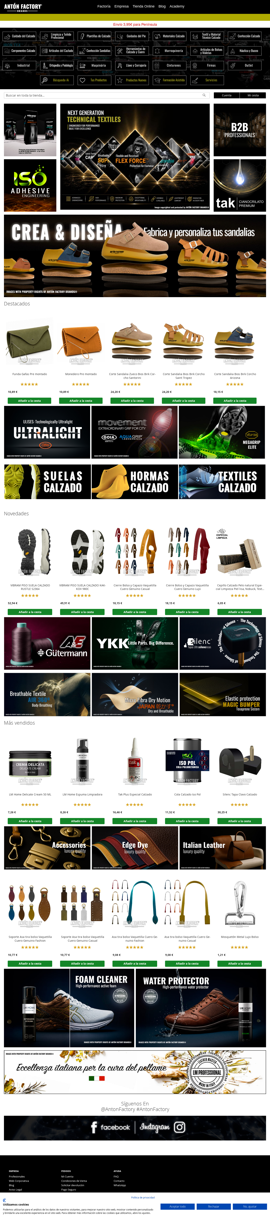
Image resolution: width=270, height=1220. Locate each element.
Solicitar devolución (72, 1185)
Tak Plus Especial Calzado (135, 794)
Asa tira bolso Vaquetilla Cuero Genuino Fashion (135, 938)
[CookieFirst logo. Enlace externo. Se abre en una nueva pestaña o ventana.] (4, 1200)
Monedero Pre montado (81, 374)
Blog (162, 6)
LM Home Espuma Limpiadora (82, 794)
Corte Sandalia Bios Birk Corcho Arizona (235, 376)
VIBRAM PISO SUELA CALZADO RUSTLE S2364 (30, 587)
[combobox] (107, 95)
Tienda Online (144, 6)
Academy (177, 6)
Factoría (103, 6)
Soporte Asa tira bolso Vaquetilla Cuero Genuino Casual (82, 938)
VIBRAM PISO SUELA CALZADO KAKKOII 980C (82, 587)
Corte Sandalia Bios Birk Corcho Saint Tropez (184, 376)
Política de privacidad (143, 1197)
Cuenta (226, 95)
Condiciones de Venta (74, 1181)
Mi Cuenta (67, 1176)
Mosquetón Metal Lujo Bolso (240, 937)
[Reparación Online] (30, 155)
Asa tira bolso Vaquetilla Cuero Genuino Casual (187, 938)
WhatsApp (120, 1185)
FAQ (116, 1176)
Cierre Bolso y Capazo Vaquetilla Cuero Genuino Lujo (187, 587)
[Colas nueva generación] (30, 210)
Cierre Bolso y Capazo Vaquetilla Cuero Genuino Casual (135, 587)
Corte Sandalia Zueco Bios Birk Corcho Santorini (132, 376)
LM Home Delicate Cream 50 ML (30, 794)
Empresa (121, 6)
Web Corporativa (19, 1181)
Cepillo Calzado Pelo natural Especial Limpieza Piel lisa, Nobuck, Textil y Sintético (240, 587)
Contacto (119, 1181)
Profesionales (17, 1176)
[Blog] (240, 210)
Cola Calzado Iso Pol (187, 794)
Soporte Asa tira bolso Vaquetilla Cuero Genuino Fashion (30, 938)
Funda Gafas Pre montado (29, 374)
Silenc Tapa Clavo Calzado (240, 794)
